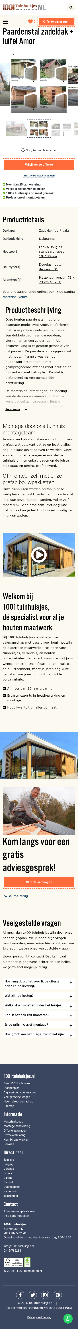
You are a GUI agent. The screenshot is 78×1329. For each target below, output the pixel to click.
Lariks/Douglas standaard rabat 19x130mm (51, 251)
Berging (8, 1164)
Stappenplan (11, 1088)
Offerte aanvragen (56, 21)
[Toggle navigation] (5, 22)
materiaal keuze (15, 297)
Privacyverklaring (14, 1135)
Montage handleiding (17, 1126)
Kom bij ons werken (16, 1139)
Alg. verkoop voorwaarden (20, 1092)
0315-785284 (12, 1250)
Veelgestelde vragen (17, 1097)
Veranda (9, 1168)
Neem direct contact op (18, 1101)
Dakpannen (48, 238)
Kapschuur (10, 1191)
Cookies (9, 1144)
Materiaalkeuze (13, 1121)
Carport (8, 1182)
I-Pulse (68, 1308)
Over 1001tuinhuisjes (17, 1083)
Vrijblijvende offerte (39, 164)
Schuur (8, 1173)
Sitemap (9, 1106)
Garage (8, 1177)
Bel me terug (18, 896)
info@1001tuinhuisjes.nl (19, 1246)
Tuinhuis (9, 1159)
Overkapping (12, 1187)
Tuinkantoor (11, 1196)
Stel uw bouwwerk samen (39, 175)
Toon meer (12, 409)
